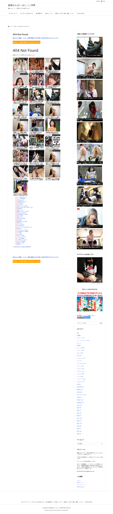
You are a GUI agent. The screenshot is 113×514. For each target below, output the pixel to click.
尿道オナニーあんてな (21, 212)
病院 (79, 410)
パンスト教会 (19, 234)
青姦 (79, 426)
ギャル (79, 360)
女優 (79, 392)
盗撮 (79, 415)
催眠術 (80, 389)
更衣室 (80, 400)
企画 (79, 384)
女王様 (79, 397)
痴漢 (79, 413)
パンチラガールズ (20, 224)
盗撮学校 (19, 244)
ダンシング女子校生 (21, 241)
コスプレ (80, 368)
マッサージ (81, 379)
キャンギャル (81, 363)
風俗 (79, 428)
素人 (79, 418)
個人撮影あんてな (20, 202)
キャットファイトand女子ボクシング (24, 227)
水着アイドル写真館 (21, 218)
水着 (79, 405)
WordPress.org (80, 486)
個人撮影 (80, 387)
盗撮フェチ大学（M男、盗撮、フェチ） (25, 207)
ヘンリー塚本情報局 (21, 198)
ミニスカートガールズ (21, 237)
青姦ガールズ (19, 222)
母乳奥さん (19, 228)
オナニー (80, 350)
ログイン (79, 480)
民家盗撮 (80, 402)
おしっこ (79, 343)
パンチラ (80, 374)
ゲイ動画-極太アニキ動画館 (22, 231)
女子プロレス (81, 394)
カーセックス (81, 358)
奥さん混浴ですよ (20, 225)
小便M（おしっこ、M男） (22, 205)
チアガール (80, 371)
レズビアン (80, 381)
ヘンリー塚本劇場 (20, 238)
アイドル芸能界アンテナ (22, 197)
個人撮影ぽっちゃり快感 (22, 221)
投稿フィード (80, 482)
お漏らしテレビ (20, 209)
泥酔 (79, 407)
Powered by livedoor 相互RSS (22, 246)
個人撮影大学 (19, 208)
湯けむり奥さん (20, 215)
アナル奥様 (19, 232)
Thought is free (65, 510)
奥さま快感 (19, 219)
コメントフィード (81, 484)
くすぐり (80, 366)
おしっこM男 (19, 204)
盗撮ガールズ (19, 217)
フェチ (80, 376)
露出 (79, 423)
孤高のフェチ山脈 (20, 242)
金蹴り (79, 420)
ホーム (10, 26)
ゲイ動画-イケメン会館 (22, 239)
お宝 (79, 355)
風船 (79, 433)
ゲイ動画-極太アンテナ (22, 201)
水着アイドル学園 (20, 235)
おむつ (80, 353)
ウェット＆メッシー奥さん (22, 229)
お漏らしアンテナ (20, 200)
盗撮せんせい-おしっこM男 (22, 211)
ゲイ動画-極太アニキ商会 (22, 214)
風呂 (79, 431)
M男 (78, 333)
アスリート (81, 337)
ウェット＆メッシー (83, 340)
